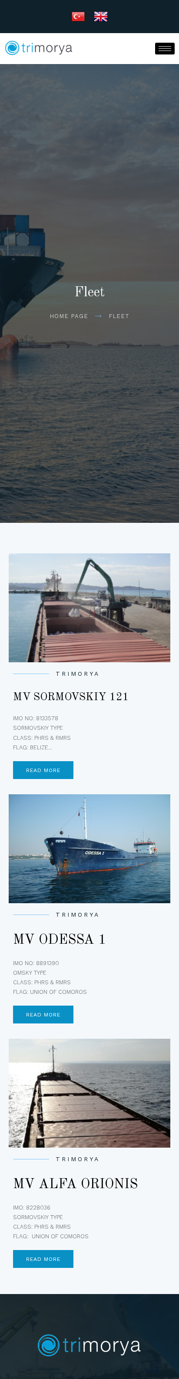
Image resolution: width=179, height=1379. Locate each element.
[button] (43, 770)
